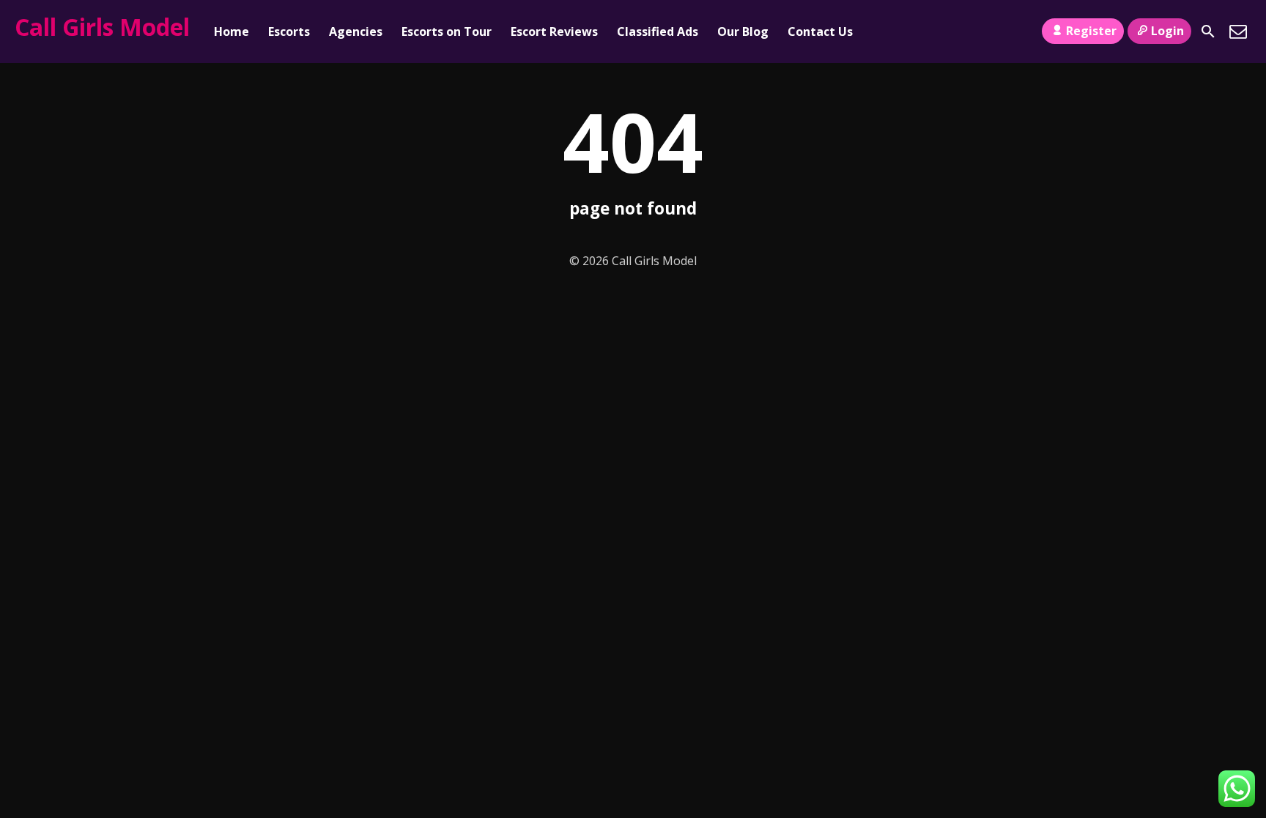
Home (231, 31)
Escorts (289, 31)
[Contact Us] (1238, 31)
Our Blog (743, 31)
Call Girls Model (102, 26)
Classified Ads (657, 31)
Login (1167, 31)
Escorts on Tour (446, 31)
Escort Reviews (554, 31)
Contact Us (820, 31)
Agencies (355, 31)
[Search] (1208, 31)
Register (1091, 31)
